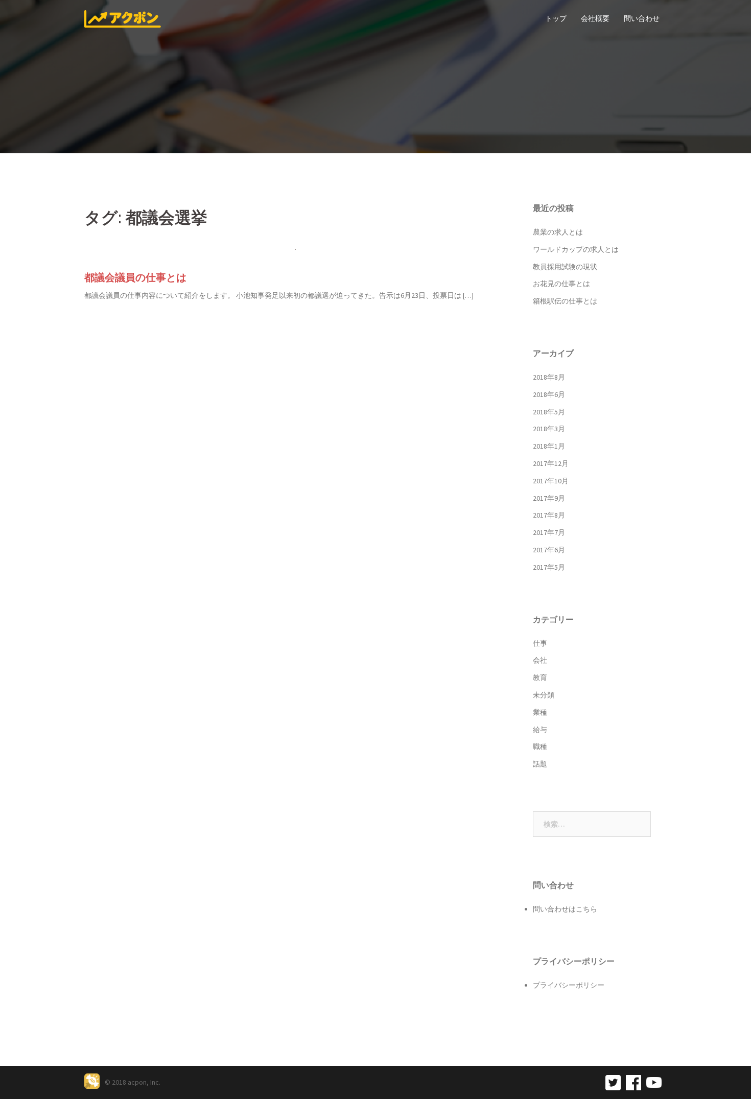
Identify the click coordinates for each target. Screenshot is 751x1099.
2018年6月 (549, 394)
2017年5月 (549, 567)
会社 (540, 660)
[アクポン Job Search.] (122, 17)
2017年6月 (549, 549)
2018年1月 (549, 446)
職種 (540, 746)
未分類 (543, 694)
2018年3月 (549, 428)
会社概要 (595, 18)
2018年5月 (549, 411)
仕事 (540, 643)
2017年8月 (549, 515)
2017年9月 (549, 498)
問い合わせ (642, 18)
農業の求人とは (558, 232)
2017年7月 (549, 532)
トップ (556, 18)
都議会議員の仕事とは (135, 277)
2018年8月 (549, 377)
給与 (540, 729)
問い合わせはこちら (565, 909)
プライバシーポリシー (568, 985)
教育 (540, 677)
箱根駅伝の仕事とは (565, 301)
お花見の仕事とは (561, 283)
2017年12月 (551, 463)
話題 (540, 763)
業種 (540, 712)
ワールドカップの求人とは (576, 249)
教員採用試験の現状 (565, 266)
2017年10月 (551, 480)
